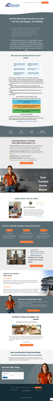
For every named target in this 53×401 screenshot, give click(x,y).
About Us (31, 2)
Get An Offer (5, 377)
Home (22, 2)
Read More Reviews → (39, 216)
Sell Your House (45, 2)
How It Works (26, 2)
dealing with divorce (17, 289)
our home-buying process (28, 121)
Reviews (39, 2)
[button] (26, 163)
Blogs (36, 2)
